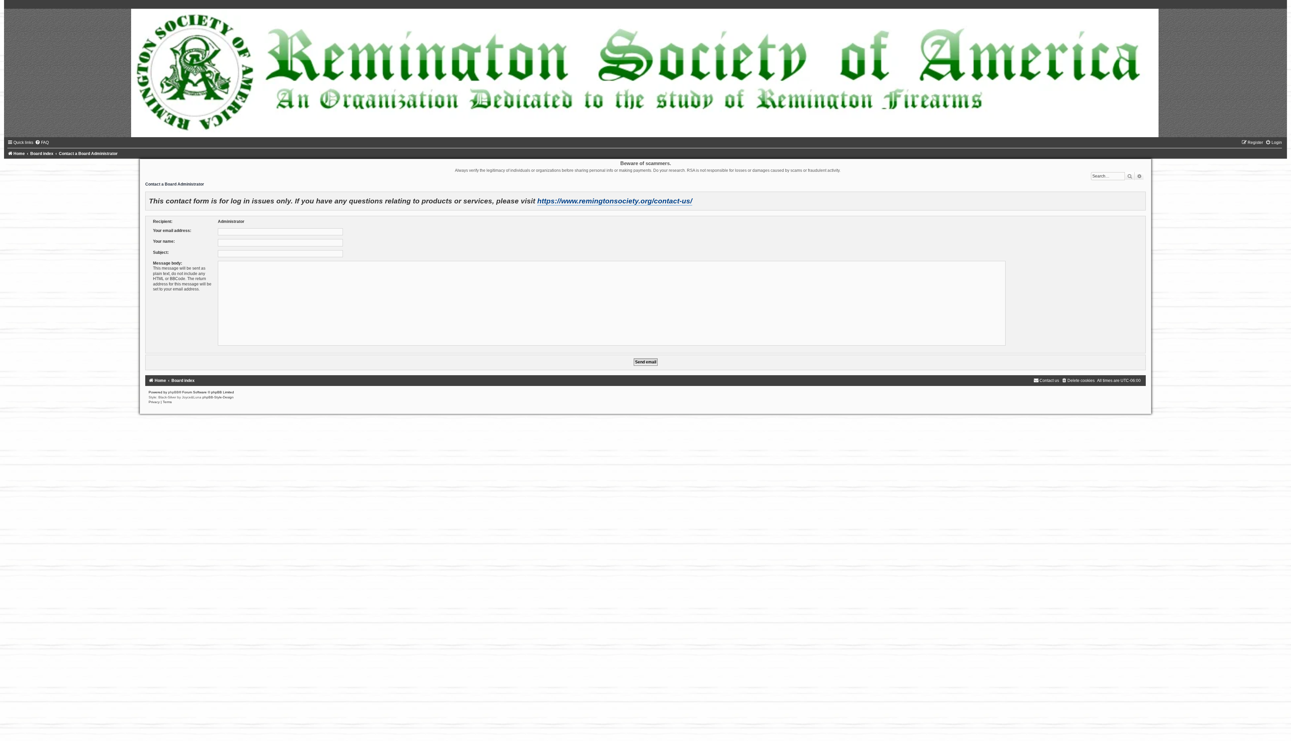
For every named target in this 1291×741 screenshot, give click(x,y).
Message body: (167, 263)
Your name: (164, 241)
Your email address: (172, 230)
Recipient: (162, 221)
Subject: (161, 252)
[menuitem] (42, 142)
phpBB (173, 392)
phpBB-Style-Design (218, 397)
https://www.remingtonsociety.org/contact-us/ (614, 201)
